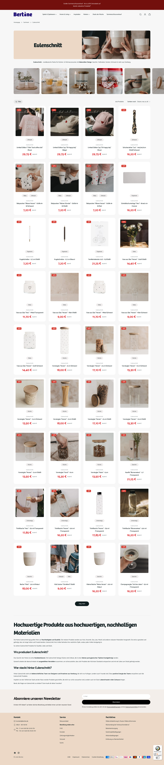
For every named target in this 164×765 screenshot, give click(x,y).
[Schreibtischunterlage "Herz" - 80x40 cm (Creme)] (134, 178)
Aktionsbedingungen (112, 735)
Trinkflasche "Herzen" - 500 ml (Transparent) (65, 530)
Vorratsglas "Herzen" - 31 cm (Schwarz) (64, 366)
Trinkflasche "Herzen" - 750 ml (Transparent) (99, 530)
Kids (69, 576)
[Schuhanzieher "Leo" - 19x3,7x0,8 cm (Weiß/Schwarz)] (134, 122)
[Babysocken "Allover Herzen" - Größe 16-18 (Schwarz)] (30, 178)
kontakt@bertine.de (22, 721)
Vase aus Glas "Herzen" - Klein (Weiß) (65, 312)
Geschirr (134, 465)
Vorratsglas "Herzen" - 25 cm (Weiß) (99, 419)
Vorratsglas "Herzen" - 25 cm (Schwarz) (99, 366)
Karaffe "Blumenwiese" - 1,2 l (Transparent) (134, 474)
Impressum (76, 757)
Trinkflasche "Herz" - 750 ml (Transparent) (29, 528)
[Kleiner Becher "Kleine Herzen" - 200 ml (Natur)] (99, 559)
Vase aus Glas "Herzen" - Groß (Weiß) (134, 259)
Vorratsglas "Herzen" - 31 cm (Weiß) (64, 419)
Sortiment (26, 22)
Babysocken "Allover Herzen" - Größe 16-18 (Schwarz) (30, 205)
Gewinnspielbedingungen (113, 732)
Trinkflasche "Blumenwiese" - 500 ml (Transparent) (134, 530)
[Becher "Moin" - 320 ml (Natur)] (30, 559)
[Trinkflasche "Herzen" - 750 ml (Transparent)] (99, 503)
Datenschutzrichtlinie (131, 707)
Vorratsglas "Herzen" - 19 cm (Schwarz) (134, 366)
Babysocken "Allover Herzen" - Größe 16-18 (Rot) (99, 205)
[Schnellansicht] (41, 112)
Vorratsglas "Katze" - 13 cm (99, 472)
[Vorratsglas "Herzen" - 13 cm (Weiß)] (30, 447)
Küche (64, 358)
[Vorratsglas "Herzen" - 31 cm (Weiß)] (64, 394)
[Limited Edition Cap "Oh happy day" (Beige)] (64, 122)
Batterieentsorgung (112, 728)
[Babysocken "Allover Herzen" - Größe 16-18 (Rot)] (99, 178)
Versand (62, 739)
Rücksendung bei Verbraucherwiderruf (117, 725)
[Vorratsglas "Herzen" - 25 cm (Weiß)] (99, 394)
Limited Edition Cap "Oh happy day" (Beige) (64, 149)
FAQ (61, 728)
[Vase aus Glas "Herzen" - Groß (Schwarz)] (30, 340)
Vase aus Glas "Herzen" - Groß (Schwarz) (30, 366)
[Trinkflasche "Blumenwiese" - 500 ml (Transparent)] (134, 503)
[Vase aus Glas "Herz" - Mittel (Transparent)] (30, 287)
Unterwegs (30, 521)
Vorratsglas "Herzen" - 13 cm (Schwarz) (29, 419)
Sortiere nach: (131, 101)
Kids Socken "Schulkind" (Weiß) (64, 584)
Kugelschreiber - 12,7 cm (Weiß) (30, 259)
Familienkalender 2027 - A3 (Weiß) (99, 259)
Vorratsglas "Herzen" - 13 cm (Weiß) (29, 472)
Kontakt (62, 732)
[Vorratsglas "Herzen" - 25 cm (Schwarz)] (99, 340)
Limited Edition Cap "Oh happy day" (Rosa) (99, 149)
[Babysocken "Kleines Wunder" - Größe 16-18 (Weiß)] (64, 178)
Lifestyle (29, 140)
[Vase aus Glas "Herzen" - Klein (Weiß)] (64, 287)
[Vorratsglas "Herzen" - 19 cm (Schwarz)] (134, 340)
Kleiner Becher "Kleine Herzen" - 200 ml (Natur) (99, 585)
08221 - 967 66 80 (21, 725)
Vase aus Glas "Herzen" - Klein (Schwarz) (134, 312)
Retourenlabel (64, 721)
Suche (61, 743)
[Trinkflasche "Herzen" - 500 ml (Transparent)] (64, 503)
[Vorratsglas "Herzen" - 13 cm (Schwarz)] (30, 394)
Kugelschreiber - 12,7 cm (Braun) (64, 259)
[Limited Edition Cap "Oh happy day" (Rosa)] (99, 122)
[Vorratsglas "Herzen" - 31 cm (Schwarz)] (64, 340)
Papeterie (134, 196)
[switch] (158, 758)
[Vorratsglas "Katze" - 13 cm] (99, 447)
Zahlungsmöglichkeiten (67, 735)
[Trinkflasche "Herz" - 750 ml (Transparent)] (30, 503)
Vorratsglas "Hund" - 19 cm (64, 472)
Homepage (17, 22)
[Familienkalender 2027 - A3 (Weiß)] (99, 234)
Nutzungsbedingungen (113, 707)
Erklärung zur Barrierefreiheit (114, 739)
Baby (25, 196)
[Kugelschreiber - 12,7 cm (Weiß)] (30, 234)
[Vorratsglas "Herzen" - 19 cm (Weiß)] (134, 394)
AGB (68, 757)
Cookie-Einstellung (97, 757)
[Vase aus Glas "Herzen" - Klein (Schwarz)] (134, 287)
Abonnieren (116, 702)
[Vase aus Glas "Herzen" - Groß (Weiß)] (134, 234)
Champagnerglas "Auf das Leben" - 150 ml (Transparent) (134, 585)
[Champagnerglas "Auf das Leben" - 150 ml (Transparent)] (134, 559)
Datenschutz (86, 757)
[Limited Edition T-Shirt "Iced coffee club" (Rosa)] (30, 122)
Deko (134, 251)
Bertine (21, 757)
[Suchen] (140, 14)
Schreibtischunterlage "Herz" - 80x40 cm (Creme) (134, 205)
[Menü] (161, 746)
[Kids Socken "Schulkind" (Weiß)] (64, 559)
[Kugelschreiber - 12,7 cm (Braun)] (64, 234)
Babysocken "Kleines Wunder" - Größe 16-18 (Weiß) (64, 205)
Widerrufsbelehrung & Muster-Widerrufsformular (121, 721)
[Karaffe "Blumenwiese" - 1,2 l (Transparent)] (134, 447)
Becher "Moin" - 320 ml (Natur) (30, 584)
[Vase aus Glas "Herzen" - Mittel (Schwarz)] (99, 287)
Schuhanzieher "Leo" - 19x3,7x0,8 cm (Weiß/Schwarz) (134, 149)
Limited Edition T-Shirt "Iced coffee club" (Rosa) (30, 149)
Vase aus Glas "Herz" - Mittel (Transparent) (29, 312)
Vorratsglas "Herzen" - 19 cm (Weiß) (134, 419)
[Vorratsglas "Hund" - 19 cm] (64, 447)
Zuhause (134, 140)
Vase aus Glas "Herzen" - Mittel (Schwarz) (99, 312)
